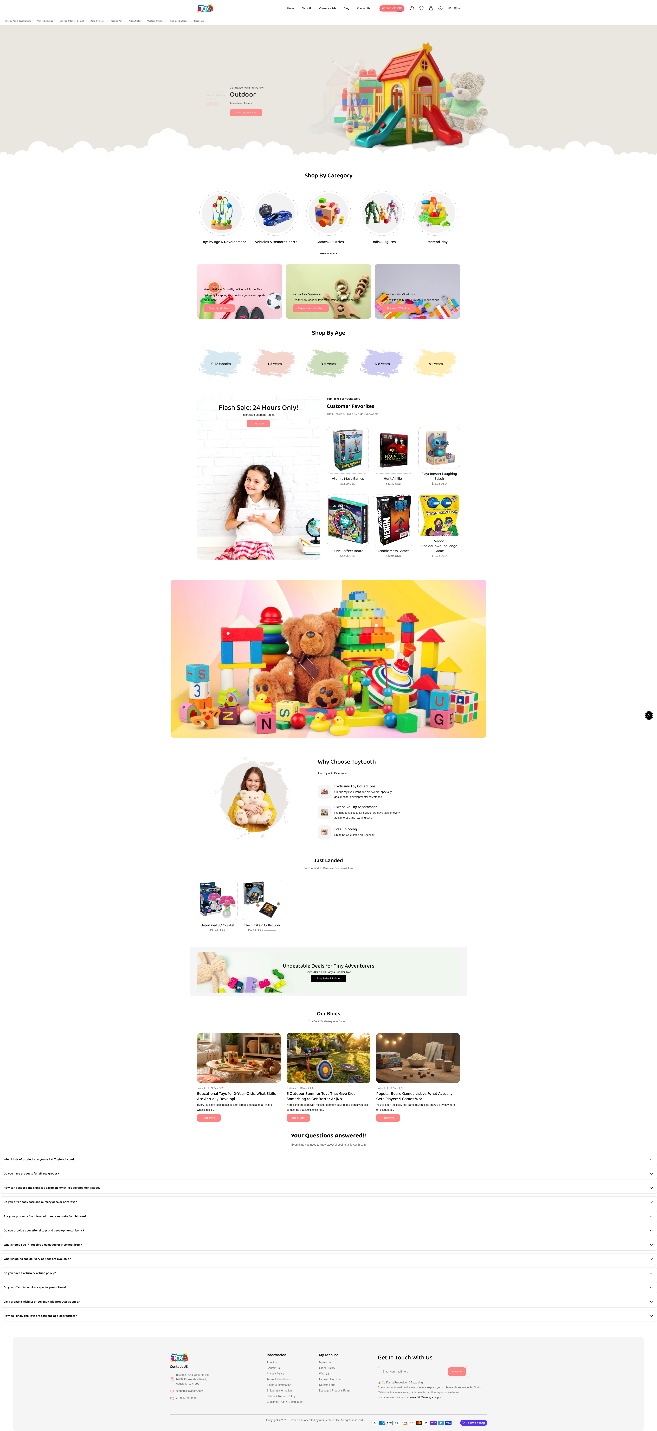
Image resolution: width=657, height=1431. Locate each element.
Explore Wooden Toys (310, 308)
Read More (209, 1118)
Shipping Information (279, 1390)
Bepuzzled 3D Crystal (217, 925)
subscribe (457, 1372)
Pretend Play (116, 21)
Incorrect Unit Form (330, 1379)
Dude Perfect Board (347, 551)
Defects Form (327, 1384)
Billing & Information (279, 1384)
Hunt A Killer (393, 478)
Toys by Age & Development (18, 21)
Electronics (199, 21)
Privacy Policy (275, 1373)
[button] (457, 1057)
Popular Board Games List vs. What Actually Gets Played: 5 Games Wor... (414, 1096)
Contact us (273, 1368)
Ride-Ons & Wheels (179, 21)
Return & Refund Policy (281, 1396)
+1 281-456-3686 (186, 1398)
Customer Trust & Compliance (285, 1401)
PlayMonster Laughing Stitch (439, 476)
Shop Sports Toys (219, 308)
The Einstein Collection (262, 925)
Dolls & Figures (97, 21)
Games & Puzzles (45, 21)
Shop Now (258, 424)
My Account (326, 1362)
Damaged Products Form (334, 1390)
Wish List (324, 1373)
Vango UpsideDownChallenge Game (439, 546)
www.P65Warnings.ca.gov (425, 1397)
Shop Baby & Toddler (329, 978)
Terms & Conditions (279, 1379)
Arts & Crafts (135, 21)
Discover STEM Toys (398, 308)
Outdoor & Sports (155, 21)
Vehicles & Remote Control (72, 21)
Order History (327, 1368)
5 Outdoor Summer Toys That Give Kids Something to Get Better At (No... (321, 1096)
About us (272, 1362)
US (449, 8)
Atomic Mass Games (348, 478)
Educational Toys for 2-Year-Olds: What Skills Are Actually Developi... (236, 1096)
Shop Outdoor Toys (245, 113)
